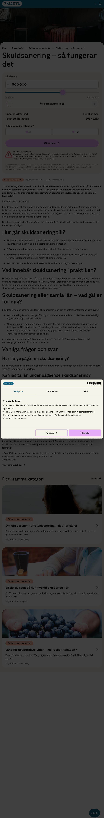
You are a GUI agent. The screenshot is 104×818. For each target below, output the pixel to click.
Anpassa (50, 433)
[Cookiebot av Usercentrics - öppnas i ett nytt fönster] (89, 384)
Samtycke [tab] (18, 391)
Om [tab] (86, 391)
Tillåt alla (85, 433)
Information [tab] (52, 391)
